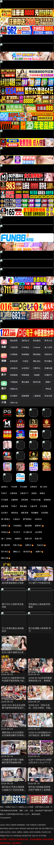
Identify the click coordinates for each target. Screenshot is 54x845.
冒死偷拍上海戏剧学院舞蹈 (39, 605)
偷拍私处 (14, 512)
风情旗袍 (14, 375)
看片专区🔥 (5, 551)
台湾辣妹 (14, 354)
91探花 (25, 361)
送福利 (34, 493)
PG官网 (14, 487)
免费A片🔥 (29, 545)
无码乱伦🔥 (5, 532)
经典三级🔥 (17, 545)
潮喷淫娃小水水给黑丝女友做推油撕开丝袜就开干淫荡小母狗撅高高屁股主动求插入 (13, 736)
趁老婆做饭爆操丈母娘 (13, 582)
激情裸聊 (28, 525)
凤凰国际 (24, 499)
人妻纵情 (37, 395)
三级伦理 (14, 347)
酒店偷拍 (23, 506)
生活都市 (14, 395)
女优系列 (25, 368)
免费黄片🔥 (39, 525)
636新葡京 (17, 525)
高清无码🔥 (28, 551)
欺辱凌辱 (14, 361)
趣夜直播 (24, 512)
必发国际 (44, 512)
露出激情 (25, 382)
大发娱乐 (16, 519)
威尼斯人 (4, 487)
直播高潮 (47, 499)
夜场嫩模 (34, 512)
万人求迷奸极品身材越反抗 (13, 629)
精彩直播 (4, 506)
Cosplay (36, 347)
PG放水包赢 (36, 499)
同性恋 (48, 388)
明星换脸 (25, 375)
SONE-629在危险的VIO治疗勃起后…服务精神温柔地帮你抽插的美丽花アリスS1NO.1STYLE (40, 736)
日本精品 (25, 347)
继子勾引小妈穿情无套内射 (13, 605)
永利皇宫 (38, 519)
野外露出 (48, 361)
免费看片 (18, 538)
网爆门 (48, 382)
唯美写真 (37, 382)
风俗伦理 (48, 395)
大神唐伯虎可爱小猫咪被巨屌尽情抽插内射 (13, 761)
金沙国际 (38, 532)
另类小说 (14, 402)
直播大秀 (38, 538)
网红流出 (37, 361)
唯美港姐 (37, 354)
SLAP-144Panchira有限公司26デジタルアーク (40, 761)
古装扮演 (14, 368)
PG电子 (4, 493)
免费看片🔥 (5, 525)
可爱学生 (37, 368)
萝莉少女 (48, 340)
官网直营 (33, 487)
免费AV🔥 (39, 551)
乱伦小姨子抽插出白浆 (13, 652)
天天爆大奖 (27, 532)
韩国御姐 (25, 354)
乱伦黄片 (4, 512)
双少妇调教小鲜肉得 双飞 (40, 629)
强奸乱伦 (25, 340)
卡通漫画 (14, 382)
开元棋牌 (23, 487)
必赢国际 (14, 499)
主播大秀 (33, 506)
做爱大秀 (28, 538)
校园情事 (25, 395)
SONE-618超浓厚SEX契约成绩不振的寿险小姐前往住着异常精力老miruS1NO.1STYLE (13, 682)
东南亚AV (48, 354)
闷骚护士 (48, 375)
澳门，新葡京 (6, 538)
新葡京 (42, 493)
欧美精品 (37, 340)
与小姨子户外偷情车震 (39, 582)
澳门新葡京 (5, 519)
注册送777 (24, 493)
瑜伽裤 (37, 375)
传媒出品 (14, 388)
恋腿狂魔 (48, 368)
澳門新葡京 (27, 519)
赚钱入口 (16, 551)
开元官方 (16, 532)
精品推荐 (14, 340)
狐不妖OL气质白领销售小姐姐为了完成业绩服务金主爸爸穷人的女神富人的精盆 (13, 791)
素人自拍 (48, 347)
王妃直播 (43, 506)
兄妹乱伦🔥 (41, 545)
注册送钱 (13, 493)
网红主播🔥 (5, 558)
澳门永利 (43, 487)
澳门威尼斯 (5, 545)
